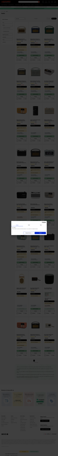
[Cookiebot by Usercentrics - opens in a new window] (42, 222)
